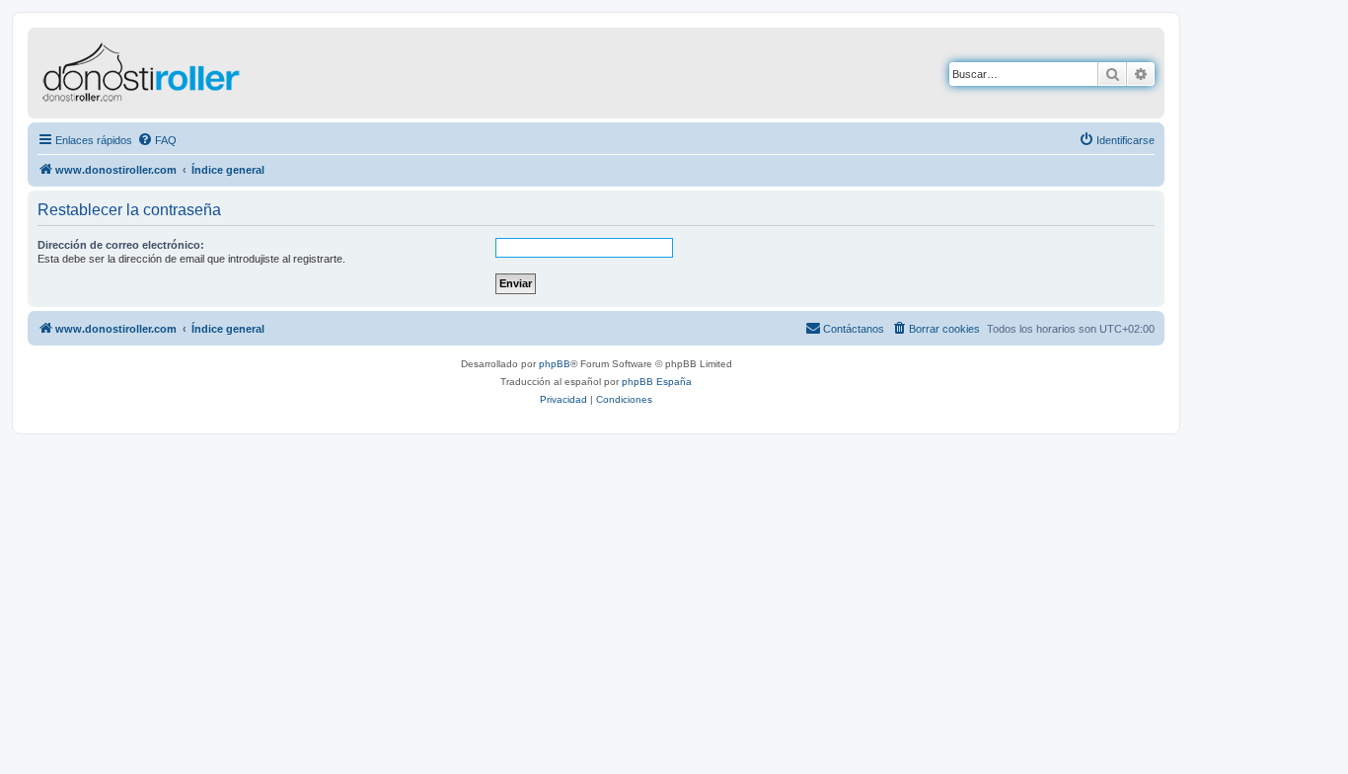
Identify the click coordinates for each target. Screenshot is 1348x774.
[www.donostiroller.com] (192, 73)
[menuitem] (157, 140)
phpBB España (657, 381)
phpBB (554, 363)
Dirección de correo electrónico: (120, 245)
